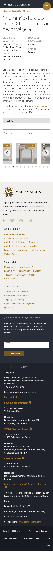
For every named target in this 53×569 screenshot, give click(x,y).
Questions (9, 307)
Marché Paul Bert (14, 458)
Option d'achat (11, 254)
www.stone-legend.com (30, 521)
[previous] (7, 152)
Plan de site (45, 538)
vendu (10, 120)
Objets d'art (34, 242)
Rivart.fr (37, 271)
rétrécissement (41, 106)
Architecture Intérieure (15, 242)
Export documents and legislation (20, 303)
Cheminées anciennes (14, 234)
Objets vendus (38, 250)
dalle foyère (8, 109)
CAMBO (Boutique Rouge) (18, 429)
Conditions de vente (32, 538)
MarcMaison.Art (27, 267)
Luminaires (9, 250)
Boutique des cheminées (18, 402)
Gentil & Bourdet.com (25, 274)
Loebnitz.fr (9, 271)
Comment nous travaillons (16, 295)
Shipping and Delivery (14, 299)
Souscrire (14, 353)
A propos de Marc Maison (16, 291)
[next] (45, 152)
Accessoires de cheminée (16, 238)
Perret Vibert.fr (11, 278)
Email (7, 342)
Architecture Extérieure (15, 246)
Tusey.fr (8, 274)
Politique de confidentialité (39, 531)
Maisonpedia (10, 267)
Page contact (10, 397)
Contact (47, 546)
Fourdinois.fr (24, 271)
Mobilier (33, 246)
